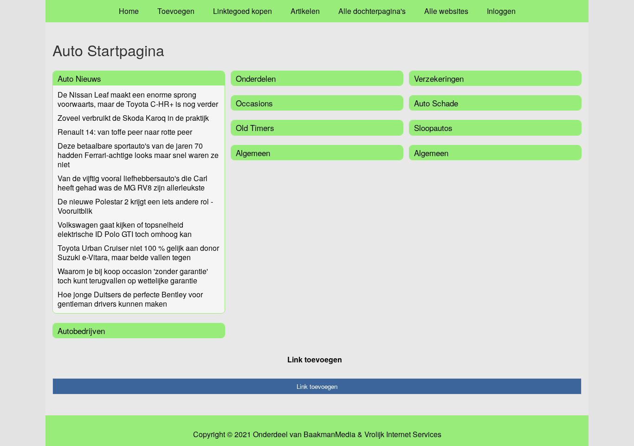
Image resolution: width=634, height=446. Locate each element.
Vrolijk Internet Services (402, 434)
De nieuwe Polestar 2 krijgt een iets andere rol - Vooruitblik (135, 206)
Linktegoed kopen (242, 11)
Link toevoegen (314, 359)
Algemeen (253, 152)
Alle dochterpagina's (372, 11)
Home (129, 11)
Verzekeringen (439, 78)
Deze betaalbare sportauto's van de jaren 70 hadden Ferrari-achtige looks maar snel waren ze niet (138, 155)
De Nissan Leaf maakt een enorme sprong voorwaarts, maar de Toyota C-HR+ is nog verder (138, 99)
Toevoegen (175, 11)
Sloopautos (433, 127)
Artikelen (305, 11)
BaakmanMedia (330, 434)
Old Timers (255, 127)
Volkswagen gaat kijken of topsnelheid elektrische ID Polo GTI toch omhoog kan (125, 229)
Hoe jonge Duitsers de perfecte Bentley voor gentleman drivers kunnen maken (130, 299)
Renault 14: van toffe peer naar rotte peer (125, 131)
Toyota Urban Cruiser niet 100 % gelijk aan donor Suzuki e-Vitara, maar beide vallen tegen (138, 252)
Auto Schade (436, 103)
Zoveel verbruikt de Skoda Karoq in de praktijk (133, 117)
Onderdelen (256, 78)
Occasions (254, 103)
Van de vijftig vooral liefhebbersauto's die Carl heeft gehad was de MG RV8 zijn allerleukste (132, 183)
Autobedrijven (81, 330)
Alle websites (446, 11)
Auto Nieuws (79, 78)
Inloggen (501, 11)
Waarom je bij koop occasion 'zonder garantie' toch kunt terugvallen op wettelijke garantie (133, 276)
